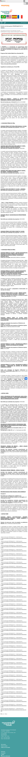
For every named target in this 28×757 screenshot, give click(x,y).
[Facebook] (2, 20)
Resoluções (3, 753)
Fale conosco (3, 744)
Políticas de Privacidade (5, 747)
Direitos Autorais (4, 745)
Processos (3, 751)
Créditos (2, 754)
